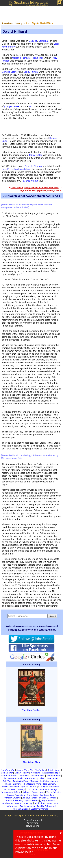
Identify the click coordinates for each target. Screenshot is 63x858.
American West (37, 775)
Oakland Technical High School (28, 57)
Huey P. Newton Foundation (16, 168)
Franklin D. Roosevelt (46, 806)
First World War (7, 770)
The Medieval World (32, 783)
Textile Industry (53, 792)
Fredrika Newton (33, 166)
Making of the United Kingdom (44, 781)
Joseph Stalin (53, 803)
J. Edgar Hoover (12, 106)
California (43, 40)
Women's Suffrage (48, 789)
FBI (30, 106)
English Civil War (20, 781)
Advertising (33, 822)
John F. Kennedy (29, 797)
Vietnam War (7, 772)
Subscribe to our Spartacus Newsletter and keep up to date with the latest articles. (32, 628)
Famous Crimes (53, 775)
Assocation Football (9, 775)
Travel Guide (32, 795)
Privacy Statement (33, 820)
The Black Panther (31, 710)
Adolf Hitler (40, 803)
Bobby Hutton (31, 71)
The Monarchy (31, 778)
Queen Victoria (32, 800)
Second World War (25, 770)
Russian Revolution (16, 795)
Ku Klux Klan (7, 803)
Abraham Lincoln (21, 808)
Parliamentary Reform (10, 792)
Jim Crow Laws (11, 806)
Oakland (33, 40)
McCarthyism (10, 789)
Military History (22, 772)
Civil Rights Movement (48, 786)
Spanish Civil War (28, 786)
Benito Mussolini (27, 806)
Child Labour (32, 789)
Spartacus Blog (47, 795)
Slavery (21, 789)
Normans (24, 775)
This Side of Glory (30, 180)
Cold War (7, 781)
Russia (8, 783)
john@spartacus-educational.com (41, 187)
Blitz (42, 778)
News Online (32, 825)
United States (52, 778)
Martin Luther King (24, 803)
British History (54, 770)
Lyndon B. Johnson (48, 797)
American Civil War (10, 786)
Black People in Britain (13, 778)
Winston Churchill (12, 797)
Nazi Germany (49, 783)
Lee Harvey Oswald (39, 808)
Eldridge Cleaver (10, 71)
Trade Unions (38, 792)
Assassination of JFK (51, 772)
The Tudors (40, 770)
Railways (26, 792)
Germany (17, 783)
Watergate (35, 772)
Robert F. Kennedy (14, 800)
